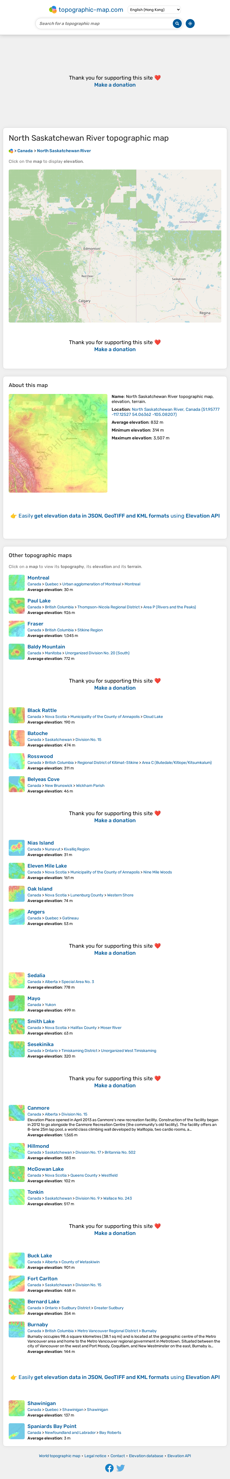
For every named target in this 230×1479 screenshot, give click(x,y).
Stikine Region (90, 630)
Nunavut (52, 849)
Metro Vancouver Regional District (107, 1331)
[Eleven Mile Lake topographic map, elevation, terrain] (17, 871)
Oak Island (39, 889)
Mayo (33, 998)
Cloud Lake (153, 716)
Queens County (84, 1175)
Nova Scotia (56, 716)
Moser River (110, 1027)
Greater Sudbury (109, 1308)
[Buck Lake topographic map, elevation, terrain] (17, 1261)
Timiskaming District (79, 1050)
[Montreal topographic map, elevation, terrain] (17, 583)
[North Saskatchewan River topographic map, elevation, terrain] (58, 443)
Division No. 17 (88, 1152)
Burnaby (37, 1325)
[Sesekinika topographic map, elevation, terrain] (17, 1050)
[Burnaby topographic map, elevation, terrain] (17, 1338)
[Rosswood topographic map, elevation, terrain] (17, 762)
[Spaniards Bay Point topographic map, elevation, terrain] (17, 1432)
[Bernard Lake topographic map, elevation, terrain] (17, 1307)
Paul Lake (38, 601)
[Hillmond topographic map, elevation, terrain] (17, 1151)
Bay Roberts (110, 1432)
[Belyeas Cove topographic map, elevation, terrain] (17, 785)
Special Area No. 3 (77, 981)
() (166, 412)
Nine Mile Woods (157, 872)
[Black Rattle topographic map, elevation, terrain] (17, 716)
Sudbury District (75, 1308)
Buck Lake (39, 1256)
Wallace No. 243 (117, 1198)
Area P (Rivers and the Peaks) (169, 607)
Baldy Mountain (46, 647)
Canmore (38, 1108)
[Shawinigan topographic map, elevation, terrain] (17, 1409)
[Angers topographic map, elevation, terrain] (17, 917)
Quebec (52, 584)
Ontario (51, 1050)
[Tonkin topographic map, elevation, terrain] (17, 1197)
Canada (34, 584)
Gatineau (70, 918)
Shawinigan (41, 1403)
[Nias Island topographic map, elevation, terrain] (17, 848)
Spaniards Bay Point (52, 1426)
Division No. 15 (88, 739)
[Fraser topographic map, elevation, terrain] (17, 629)
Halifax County (83, 1027)
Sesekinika (40, 1044)
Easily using (119, 516)
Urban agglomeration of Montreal (91, 584)
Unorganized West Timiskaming (128, 1050)
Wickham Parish (90, 785)
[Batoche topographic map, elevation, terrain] (17, 739)
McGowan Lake (45, 1169)
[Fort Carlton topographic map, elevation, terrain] (17, 1284)
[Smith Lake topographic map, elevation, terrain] (17, 1027)
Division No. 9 (87, 1198)
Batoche (37, 733)
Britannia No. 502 (120, 1152)
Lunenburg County (87, 895)
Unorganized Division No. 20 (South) (97, 653)
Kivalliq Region (76, 849)
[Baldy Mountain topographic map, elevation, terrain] (17, 652)
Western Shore (120, 895)
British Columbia (59, 607)
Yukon (50, 1004)
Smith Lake (40, 1021)
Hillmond (38, 1146)
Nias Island (40, 843)
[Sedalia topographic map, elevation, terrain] (17, 981)
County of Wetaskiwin (80, 1262)
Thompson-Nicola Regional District (108, 607)
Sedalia (36, 975)
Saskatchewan (58, 739)
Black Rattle (42, 710)
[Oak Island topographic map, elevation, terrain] (17, 894)
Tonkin (35, 1192)
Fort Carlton (42, 1279)
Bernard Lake (43, 1302)
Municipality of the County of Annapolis (105, 716)
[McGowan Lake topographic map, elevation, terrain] (17, 1174)
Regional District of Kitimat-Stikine (107, 762)
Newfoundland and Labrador (70, 1432)
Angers (36, 912)
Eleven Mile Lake (47, 866)
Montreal (38, 578)
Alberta (51, 981)
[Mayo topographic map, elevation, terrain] (17, 1004)
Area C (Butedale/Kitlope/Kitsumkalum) (177, 762)
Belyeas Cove (43, 779)
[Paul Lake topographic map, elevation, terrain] (17, 606)
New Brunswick (58, 785)
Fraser (35, 624)
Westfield (109, 1175)
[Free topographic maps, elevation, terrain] (11, 150)
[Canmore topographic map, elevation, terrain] (17, 1121)
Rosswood (40, 756)
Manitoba (53, 653)
